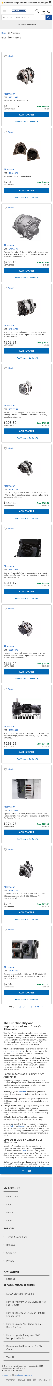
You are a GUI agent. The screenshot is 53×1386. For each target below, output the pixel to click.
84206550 (13, 970)
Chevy (24, 1151)
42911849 (13, 97)
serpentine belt (16, 1051)
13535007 (13, 569)
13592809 (13, 730)
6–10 (37, 1007)
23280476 (13, 650)
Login (9, 1204)
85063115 (13, 890)
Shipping (11, 1253)
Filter (28, 1170)
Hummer (21, 1126)
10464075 (13, 173)
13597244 (13, 409)
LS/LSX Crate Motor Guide (20, 1293)
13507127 (13, 489)
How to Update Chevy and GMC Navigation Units (23, 1337)
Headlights (22, 1092)
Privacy (10, 1261)
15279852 (13, 810)
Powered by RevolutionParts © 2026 (17, 1375)
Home (3, 33)
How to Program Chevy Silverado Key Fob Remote (26, 1303)
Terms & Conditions (16, 1237)
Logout (10, 1220)
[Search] (37, 11)
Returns (10, 1245)
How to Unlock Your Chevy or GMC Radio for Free (24, 1325)
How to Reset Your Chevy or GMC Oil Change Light (25, 1314)
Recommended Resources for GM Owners (24, 1348)
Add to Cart (26, 114)
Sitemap (10, 1278)
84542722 (13, 329)
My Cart (10, 1212)
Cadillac (13, 1126)
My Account (12, 1196)
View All (10, 1357)
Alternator (9, 93)
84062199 (13, 248)
